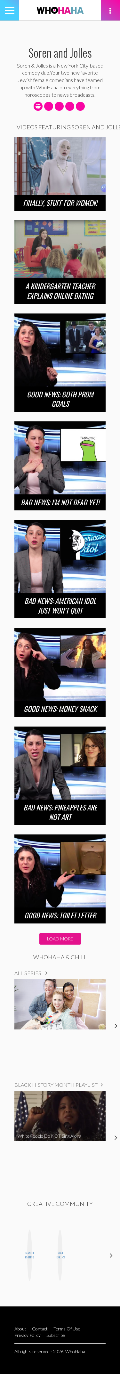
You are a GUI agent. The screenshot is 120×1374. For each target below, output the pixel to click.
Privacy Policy (27, 1335)
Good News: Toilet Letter (60, 915)
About (20, 1328)
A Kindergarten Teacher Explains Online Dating (60, 291)
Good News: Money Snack (60, 708)
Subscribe (55, 1335)
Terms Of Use (66, 1328)
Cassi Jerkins (60, 1255)
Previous (8, 1255)
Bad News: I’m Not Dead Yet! (60, 502)
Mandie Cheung (29, 1255)
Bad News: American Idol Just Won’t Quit (60, 605)
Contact (40, 1328)
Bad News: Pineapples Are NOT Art (60, 812)
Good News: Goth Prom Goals (60, 399)
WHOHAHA (60, 10)
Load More (60, 938)
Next (111, 1255)
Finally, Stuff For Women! (60, 203)
